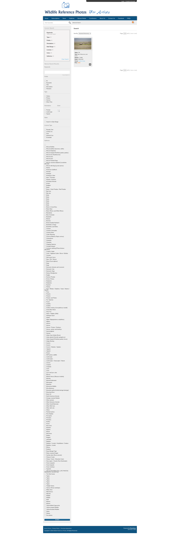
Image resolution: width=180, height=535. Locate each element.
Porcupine (49, 416)
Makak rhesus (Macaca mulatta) (55, 376)
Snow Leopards (50, 463)
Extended (48, 137)
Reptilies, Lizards (51, 445)
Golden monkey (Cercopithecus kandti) (56, 307)
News (64, 18)
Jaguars (48, 349)
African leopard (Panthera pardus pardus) (57, 152)
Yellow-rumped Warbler (52, 507)
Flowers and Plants (51, 298)
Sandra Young (82, 61)
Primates (48, 417)
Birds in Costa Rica (51, 207)
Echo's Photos (50, 279)
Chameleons (49, 238)
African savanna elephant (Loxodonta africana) (55, 163)
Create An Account (130, 1)
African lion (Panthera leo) (53, 154)
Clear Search (65, 59)
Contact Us (111, 18)
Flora (47, 292)
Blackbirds (49, 213)
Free (47, 133)
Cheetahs (48, 240)
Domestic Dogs (50, 271)
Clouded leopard (50, 246)
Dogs (47, 263)
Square (48, 114)
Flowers (48, 294)
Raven (48, 431)
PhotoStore (133, 528)
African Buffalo (50, 147)
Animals (48, 171)
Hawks (48, 317)
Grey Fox (48, 311)
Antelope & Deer (50, 175)
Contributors (92, 18)
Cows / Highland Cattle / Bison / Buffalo (57, 253)
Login (122, 1)
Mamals (48, 378)
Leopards (48, 366)
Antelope (48, 173)
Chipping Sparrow (51, 244)
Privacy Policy (55, 528)
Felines (48, 287)
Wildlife (48, 495)
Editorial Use (49, 135)
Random (48, 427)
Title (47, 84)
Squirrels (48, 469)
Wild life (48, 493)
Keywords (49, 82)
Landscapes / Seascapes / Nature (55, 360)
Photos (48, 98)
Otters (48, 410)
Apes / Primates (50, 177)
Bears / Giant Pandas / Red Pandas (56, 189)
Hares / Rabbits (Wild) (52, 313)
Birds (47, 195)
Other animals (50, 400)
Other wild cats (50, 408)
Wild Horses (49, 491)
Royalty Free (49, 129)
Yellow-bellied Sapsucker (53, 505)
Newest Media (82, 18)
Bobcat (48, 218)
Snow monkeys (50, 467)
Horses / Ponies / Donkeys (53, 327)
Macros (48, 374)
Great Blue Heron (51, 309)
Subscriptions (55, 18)
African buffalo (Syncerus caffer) (55, 148)
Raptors (48, 429)
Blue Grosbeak (50, 215)
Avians (48, 183)
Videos (48, 96)
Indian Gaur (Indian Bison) (53, 335)
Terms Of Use (47, 528)
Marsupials (49, 382)
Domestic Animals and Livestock (55, 267)
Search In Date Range (52, 122)
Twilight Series (50, 486)
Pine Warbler (49, 414)
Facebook (121, 18)
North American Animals (52, 396)
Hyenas (48, 333)
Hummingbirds (50, 331)
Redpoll (48, 437)
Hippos (48, 321)
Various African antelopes (53, 487)
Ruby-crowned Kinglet (52, 453)
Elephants (49, 281)
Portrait (48, 110)
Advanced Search (76, 22)
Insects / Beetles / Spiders (53, 347)
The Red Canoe (50, 474)
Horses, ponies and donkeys (54, 329)
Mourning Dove (50, 392)
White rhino (49, 489)
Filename (48, 88)
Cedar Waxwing (50, 234)
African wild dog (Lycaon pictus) (55, 165)
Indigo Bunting (50, 341)
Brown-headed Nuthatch (52, 222)
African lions (49, 156)
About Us (102, 18)
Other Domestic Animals (53, 402)
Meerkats (48, 384)
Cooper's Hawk (50, 251)
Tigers (48, 476)
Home (46, 18)
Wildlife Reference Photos (60, 530)
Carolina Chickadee (51, 230)
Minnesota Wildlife (51, 386)
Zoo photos (49, 515)
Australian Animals (51, 181)
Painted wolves (50, 412)
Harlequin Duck (50, 315)
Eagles (48, 275)
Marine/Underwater (51, 380)
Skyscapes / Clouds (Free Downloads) (56, 461)
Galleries (71, 18)
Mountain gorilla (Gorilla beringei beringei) (57, 390)
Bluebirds (48, 217)
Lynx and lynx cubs (51, 372)
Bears (48, 187)
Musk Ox (48, 394)
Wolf (47, 499)
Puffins (48, 421)
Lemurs (48, 362)
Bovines (48, 220)
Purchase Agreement (66, 528)
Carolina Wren (50, 232)
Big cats (48, 193)
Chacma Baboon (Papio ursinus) (55, 236)
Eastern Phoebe (50, 277)
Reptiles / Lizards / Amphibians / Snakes (57, 443)
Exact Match (65, 75)
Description (49, 86)
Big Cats (48, 191)
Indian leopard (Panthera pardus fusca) (56, 339)
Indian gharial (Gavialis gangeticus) (55, 337)
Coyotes (48, 255)
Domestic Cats (50, 269)
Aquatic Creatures (51, 179)
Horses (48, 325)
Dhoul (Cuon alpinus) (52, 261)
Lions (47, 368)
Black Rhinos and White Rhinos (54, 211)
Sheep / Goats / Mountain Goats (55, 459)
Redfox (48, 435)
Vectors (48, 100)
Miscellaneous (50, 388)
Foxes (48, 302)
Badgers (48, 185)
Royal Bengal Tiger (51, 451)
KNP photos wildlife (51, 355)
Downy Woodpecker (51, 273)
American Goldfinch (51, 169)
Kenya (48, 353)
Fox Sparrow (49, 300)
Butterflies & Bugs (51, 224)
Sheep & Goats (50, 457)
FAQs (128, 18)
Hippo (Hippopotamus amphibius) (55, 319)
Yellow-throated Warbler (52, 509)
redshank (48, 439)
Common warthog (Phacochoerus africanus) (54, 249)
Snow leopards (50, 465)
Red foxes (49, 433)
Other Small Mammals (52, 404)
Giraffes (48, 303)
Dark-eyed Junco (51, 257)
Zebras (48, 513)
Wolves (48, 501)
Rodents (48, 449)
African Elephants (51, 150)
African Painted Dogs (52, 160)
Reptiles (48, 441)
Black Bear (49, 209)
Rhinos (48, 447)
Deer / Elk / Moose (51, 259)
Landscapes (49, 359)
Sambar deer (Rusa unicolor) (54, 455)
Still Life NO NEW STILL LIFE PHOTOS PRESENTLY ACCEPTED (56, 471)
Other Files (49, 102)
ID (47, 81)
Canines (48, 228)
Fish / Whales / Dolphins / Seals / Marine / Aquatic (56, 289)
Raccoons (49, 425)
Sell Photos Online (132, 529)
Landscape (49, 112)
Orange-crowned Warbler (53, 398)
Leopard (48, 364)
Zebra (47, 511)
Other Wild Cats (50, 406)
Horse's (48, 323)
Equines (48, 285)
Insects (48, 343)
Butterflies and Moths (52, 226)
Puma (48, 423)
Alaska (48, 167)
